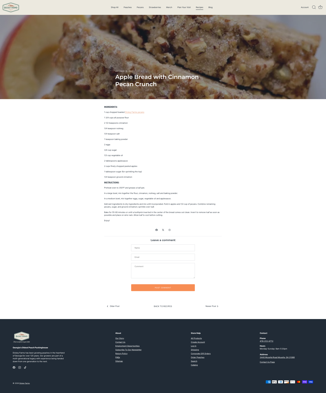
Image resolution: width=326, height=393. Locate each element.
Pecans (140, 7)
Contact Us (120, 342)
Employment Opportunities (127, 346)
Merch (169, 7)
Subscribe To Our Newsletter (128, 350)
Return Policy (121, 353)
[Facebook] (14, 367)
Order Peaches (197, 357)
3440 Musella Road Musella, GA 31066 (277, 357)
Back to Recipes (163, 306)
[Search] (314, 7)
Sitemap (119, 361)
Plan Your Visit (184, 7)
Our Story (119, 338)
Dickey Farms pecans (134, 112)
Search (194, 361)
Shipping (195, 350)
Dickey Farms (24, 383)
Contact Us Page (267, 362)
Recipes (199, 7)
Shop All (114, 7)
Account (305, 7)
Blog (210, 7)
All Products (196, 338)
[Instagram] (19, 367)
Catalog (194, 365)
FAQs (117, 357)
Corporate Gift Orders (201, 353)
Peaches (128, 7)
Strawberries (155, 7)
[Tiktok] (25, 367)
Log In (193, 346)
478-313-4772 (266, 341)
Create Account (198, 342)
